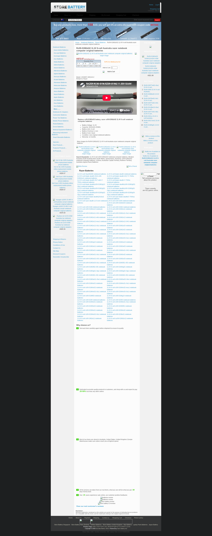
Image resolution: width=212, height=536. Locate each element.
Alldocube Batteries (60, 85)
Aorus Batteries (58, 91)
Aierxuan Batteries (59, 77)
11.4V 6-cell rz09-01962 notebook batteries (121, 207)
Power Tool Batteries (60, 118)
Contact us (105, 518)
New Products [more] (63, 156)
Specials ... (56, 142)
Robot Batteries (58, 124)
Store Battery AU (122, 528)
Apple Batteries (58, 97)
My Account (105, 15)
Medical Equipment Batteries (62, 130)
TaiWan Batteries (96, 525)
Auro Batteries (58, 106)
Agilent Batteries (59, 74)
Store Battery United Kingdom (112, 525)
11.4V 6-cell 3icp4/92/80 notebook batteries (91, 174)
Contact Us (56, 248)
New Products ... (58, 145)
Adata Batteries (58, 62)
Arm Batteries (58, 100)
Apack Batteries (58, 94)
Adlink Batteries (58, 65)
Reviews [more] (149, 132)
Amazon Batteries (59, 88)
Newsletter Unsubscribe (61, 257)
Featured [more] (61, 195)
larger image (86, 154)
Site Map (56, 251)
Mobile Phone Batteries (61, 121)
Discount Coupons (59, 254)
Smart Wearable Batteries (61, 137)
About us (67, 15)
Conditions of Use (59, 245)
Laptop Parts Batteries (140, 525)
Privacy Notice (58, 242)
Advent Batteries (59, 68)
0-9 (129, 527)
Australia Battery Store (102, 528)
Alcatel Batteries (59, 79)
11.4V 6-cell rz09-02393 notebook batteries (121, 300)
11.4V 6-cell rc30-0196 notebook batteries (121, 201)
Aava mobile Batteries (60, 50)
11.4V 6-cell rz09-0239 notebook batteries (91, 300)
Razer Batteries (100, 42)
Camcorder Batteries (60, 115)
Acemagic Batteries (60, 56)
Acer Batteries (58, 59)
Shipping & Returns (59, 239)
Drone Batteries (58, 127)
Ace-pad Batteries (59, 53)
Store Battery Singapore (62, 525)
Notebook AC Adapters (60, 112)
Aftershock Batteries (60, 71)
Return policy (138, 518)
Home (151, 5)
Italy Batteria (128, 525)
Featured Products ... (60, 148)
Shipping (92, 15)
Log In (157, 5)
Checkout (135, 15)
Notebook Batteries (87, 42)
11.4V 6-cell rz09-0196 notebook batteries (91, 207)
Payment (80, 15)
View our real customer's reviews (90, 506)
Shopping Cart (155, 9)
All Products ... (57, 151)
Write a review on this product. (150, 142)
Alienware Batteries (60, 82)
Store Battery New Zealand (80, 525)
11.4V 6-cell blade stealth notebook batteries (122, 174)
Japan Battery (153, 525)
